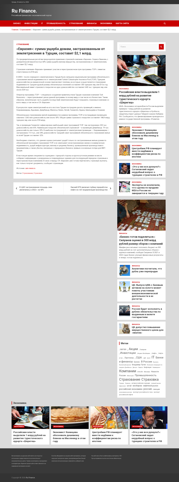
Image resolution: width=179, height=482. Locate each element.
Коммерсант (156, 367)
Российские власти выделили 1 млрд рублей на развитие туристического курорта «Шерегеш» (29, 437)
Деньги (135, 367)
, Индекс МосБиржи (143, 353)
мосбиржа (137, 386)
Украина (127, 383)
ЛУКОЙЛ (140, 372)
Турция (121, 383)
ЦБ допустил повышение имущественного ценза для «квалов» (147, 330)
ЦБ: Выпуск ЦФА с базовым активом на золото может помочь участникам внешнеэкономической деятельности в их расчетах (147, 292)
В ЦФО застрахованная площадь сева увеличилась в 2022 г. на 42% (35, 188)
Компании (127, 371)
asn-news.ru (30, 168)
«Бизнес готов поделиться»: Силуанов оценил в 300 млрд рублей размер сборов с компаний (141, 240)
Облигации (130, 376)
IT (42, 23)
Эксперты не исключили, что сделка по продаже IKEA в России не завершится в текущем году (148, 189)
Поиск (161, 47)
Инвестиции (31, 23)
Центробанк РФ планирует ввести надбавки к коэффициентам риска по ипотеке (147, 152)
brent (148, 358)
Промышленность (56, 23)
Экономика (106, 23)
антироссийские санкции (141, 383)
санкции (156, 389)
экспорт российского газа (143, 392)
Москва (147, 372)
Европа (140, 367)
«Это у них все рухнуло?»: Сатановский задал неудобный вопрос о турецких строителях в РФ (147, 170)
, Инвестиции (127, 352)
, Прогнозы (129, 358)
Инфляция (147, 367)
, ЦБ (144, 358)
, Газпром (142, 349)
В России (146, 361)
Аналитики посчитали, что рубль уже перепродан (147, 270)
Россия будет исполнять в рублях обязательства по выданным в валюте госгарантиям (147, 313)
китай (129, 386)
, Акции (132, 349)
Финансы (92, 23)
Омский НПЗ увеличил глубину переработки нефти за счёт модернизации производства (89, 188)
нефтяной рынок (150, 386)
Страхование (76, 23)
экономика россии (125, 392)
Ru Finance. (24, 11)
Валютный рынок (125, 365)
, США (138, 357)
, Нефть (154, 353)
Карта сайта (122, 23)
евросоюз (122, 386)
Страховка (38, 173)
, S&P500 (122, 349)
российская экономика (130, 389)
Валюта (155, 362)
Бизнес (17, 23)
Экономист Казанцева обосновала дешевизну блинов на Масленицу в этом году (145, 134)
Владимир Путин (139, 365)
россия (147, 388)
